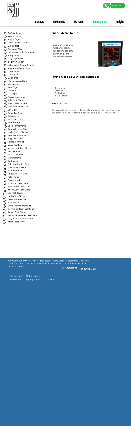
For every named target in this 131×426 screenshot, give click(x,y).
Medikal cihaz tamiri (33, 275)
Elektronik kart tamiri (15, 279)
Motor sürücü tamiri (16, 275)
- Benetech (59, 88)
